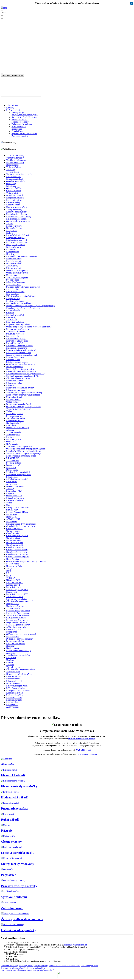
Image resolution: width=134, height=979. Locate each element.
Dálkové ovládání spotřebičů (18, 270)
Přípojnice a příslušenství (16, 348)
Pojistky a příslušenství (15, 301)
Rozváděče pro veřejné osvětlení (19, 345)
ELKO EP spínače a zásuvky (18, 625)
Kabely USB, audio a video (17, 507)
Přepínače (10, 437)
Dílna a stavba (12, 470)
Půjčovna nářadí (13, 110)
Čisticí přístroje (18, 131)
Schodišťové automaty (15, 282)
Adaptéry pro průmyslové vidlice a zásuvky (24, 392)
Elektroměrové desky (15, 357)
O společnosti (6, 970)
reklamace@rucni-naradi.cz (88, 754)
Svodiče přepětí (12, 280)
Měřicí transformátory (15, 162)
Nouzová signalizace (14, 367)
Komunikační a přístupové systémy (20, 369)
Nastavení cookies (37, 968)
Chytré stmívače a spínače (17, 535)
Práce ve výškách (19, 126)
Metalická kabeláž (13, 261)
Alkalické (10, 665)
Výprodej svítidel (13, 667)
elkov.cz (95, 3)
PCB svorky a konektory (16, 242)
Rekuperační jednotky (15, 179)
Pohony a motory (13, 399)
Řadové (9, 233)
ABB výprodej (12, 707)
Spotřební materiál (13, 463)
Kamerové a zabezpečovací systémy (21, 371)
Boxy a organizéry (14, 465)
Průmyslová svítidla (14, 681)
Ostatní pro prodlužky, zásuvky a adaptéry (23, 406)
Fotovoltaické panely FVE (17, 594)
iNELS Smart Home (14, 543)
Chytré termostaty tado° (16, 547)
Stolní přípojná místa (14, 413)
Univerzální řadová (14, 228)
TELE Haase (11, 320)
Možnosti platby (41, 966)
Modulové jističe (13, 310)
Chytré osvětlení (13, 538)
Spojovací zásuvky (14, 416)
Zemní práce (17, 129)
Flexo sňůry (11, 425)
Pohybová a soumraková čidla (18, 303)
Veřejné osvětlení (13, 672)
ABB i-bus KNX (13, 519)
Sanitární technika (13, 176)
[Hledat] (2, 18)
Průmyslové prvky (13, 259)
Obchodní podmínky (9, 966)
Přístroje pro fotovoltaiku (16, 599)
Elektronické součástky (15, 315)
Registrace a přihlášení (10, 968)
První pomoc (11, 632)
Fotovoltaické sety (13, 587)
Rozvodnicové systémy (16, 338)
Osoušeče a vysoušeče (15, 181)
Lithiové (9, 662)
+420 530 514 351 (83, 750)
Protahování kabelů (19, 119)
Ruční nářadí (11, 482)
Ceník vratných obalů (89, 966)
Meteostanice (11, 521)
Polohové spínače (13, 439)
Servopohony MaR (14, 491)
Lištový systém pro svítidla (17, 686)
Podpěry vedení (12, 564)
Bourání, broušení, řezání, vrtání (25, 115)
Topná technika (12, 172)
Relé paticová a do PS (15, 291)
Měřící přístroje (18, 112)
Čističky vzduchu (13, 191)
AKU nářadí (11, 484)
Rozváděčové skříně (14, 343)
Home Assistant (12, 559)
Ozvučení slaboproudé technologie (20, 364)
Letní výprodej (12, 704)
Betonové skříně (13, 359)
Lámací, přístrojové (14, 226)
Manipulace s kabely (20, 122)
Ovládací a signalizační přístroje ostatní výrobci (25, 449)
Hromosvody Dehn (14, 566)
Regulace (10, 493)
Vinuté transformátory (15, 158)
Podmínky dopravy (27, 966)
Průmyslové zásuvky (14, 381)
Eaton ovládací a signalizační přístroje (21, 456)
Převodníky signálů (14, 397)
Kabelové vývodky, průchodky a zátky (22, 355)
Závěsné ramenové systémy (17, 329)
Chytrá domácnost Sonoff (16, 550)
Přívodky (10, 385)
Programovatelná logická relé (18, 324)
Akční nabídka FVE (14, 596)
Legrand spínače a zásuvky (17, 620)
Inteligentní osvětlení (14, 695)
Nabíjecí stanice (12, 604)
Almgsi (9, 568)
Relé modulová (12, 294)
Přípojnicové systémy (15, 498)
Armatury (10, 489)
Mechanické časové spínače (17, 613)
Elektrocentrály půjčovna (22, 124)
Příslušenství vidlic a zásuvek (18, 378)
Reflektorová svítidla (14, 676)
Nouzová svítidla (13, 683)
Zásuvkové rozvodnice (15, 331)
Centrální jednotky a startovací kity (20, 526)
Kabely (9, 505)
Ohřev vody (11, 184)
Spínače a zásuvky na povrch (18, 611)
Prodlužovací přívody (15, 420)
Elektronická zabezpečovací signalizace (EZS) (25, 374)
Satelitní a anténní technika (17, 362)
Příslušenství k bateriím (15, 643)
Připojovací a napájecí (15, 237)
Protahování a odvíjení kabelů (18, 474)
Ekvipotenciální (12, 252)
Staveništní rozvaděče (15, 334)
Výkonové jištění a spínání (17, 277)
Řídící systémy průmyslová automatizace (23, 395)
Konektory (10, 249)
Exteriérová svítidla (14, 700)
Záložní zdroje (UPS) (15, 155)
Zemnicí (9, 223)
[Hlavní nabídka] (2, 10)
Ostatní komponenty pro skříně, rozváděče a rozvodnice (29, 327)
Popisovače (11, 467)
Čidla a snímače (12, 402)
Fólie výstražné (12, 636)
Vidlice (9, 411)
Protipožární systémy (15, 198)
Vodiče (9, 503)
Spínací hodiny (12, 289)
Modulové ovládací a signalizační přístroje (23, 451)
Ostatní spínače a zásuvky (17, 606)
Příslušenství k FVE (14, 582)
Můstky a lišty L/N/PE (15, 245)
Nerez (8, 571)
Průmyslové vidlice (14, 383)
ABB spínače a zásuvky (16, 627)
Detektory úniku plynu (15, 486)
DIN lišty (10, 254)
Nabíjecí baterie (12, 648)
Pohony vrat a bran (14, 540)
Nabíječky (10, 646)
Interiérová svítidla (14, 697)
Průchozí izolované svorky (17, 240)
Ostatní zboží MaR (14, 496)
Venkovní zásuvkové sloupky (18, 409)
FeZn (8, 575)
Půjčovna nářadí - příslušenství (24, 133)
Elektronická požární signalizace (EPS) (22, 376)
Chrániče (10, 313)
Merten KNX (11, 514)
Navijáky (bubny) (13, 423)
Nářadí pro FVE (13, 580)
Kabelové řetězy (13, 205)
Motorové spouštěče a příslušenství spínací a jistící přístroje (30, 306)
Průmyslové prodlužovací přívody (20, 388)
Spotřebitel (24, 968)
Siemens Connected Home (17, 512)
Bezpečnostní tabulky (15, 641)
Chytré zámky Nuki (14, 545)
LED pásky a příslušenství (17, 688)
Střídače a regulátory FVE (17, 589)
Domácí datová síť (14, 263)
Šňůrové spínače (13, 608)
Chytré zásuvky (12, 533)
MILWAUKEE (12, 458)
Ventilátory (10, 169)
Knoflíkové (11, 657)
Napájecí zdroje (12, 165)
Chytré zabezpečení (14, 528)
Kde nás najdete (19, 970)
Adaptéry (10, 430)
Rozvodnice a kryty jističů (17, 341)
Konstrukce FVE (13, 585)
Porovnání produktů (20, 136)
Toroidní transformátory (16, 160)
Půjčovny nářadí (47, 970)
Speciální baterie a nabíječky (18, 655)
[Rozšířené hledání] (2, 15)
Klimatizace (11, 186)
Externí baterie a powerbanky (18, 650)
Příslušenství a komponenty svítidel (20, 669)
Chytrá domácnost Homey (17, 554)
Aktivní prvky (12, 266)
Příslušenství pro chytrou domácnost (21, 524)
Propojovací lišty (13, 298)
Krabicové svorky (13, 247)
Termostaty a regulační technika (19, 174)
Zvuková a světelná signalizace (19, 446)
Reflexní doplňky (13, 629)
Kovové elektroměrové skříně (18, 352)
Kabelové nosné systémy (16, 212)
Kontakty (10, 108)
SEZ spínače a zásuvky (16, 618)
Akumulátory (11, 653)
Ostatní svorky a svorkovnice (18, 221)
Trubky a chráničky (14, 209)
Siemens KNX (12, 510)
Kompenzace (11, 275)
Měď (8, 573)
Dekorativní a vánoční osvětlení (19, 674)
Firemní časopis (33, 970)
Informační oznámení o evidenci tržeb (64, 966)
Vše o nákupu (12, 105)
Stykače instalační (13, 284)
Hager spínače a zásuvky (16, 622)
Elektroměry (11, 317)
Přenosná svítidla (13, 679)
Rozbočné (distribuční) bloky (18, 235)
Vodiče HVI (11, 578)
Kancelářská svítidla (14, 693)
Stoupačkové (11, 230)
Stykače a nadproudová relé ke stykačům (23, 287)
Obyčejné (10, 660)
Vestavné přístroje (13, 193)
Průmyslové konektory (15, 390)
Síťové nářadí (12, 477)
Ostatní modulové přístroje (17, 273)
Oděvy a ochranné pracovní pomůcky (21, 634)
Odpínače (10, 442)
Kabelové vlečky (13, 202)
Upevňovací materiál (14, 195)
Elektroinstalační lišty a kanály (18, 216)
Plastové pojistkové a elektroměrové (21, 350)
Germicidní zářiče (13, 188)
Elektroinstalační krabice (16, 219)
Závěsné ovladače (13, 432)
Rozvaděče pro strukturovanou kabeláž (22, 256)
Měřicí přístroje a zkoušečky (18, 479)
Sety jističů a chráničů (15, 322)
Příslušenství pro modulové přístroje (21, 296)
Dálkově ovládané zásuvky (17, 428)
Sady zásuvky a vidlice (15, 418)
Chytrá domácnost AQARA (17, 557)
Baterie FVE (11, 592)
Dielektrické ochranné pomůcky (19, 639)
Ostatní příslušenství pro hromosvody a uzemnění (26, 561)
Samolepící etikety (13, 336)
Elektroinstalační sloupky (16, 214)
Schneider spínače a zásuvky (18, 615)
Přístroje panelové (13, 268)
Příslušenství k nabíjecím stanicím (20, 601)
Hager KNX (11, 517)
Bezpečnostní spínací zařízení (18, 404)
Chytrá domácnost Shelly (16, 552)
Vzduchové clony (13, 167)
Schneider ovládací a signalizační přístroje (23, 453)
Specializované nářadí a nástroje (25, 117)
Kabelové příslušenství (15, 500)
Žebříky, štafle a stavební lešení (19, 472)
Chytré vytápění (12, 531)
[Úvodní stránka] (4, 8)
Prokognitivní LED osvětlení (18, 690)
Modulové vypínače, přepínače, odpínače (23, 308)
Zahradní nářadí (12, 460)
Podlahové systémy (14, 200)
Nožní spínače (12, 444)
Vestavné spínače (13, 435)
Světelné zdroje (12, 702)
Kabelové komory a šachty (17, 207)
